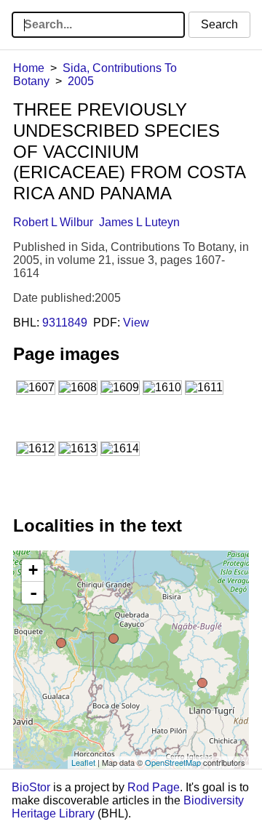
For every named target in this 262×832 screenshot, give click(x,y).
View (136, 322)
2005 (81, 81)
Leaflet (83, 762)
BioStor (31, 787)
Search (219, 24)
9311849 (64, 322)
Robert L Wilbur (53, 222)
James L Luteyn (139, 222)
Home (28, 68)
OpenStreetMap (173, 762)
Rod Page (153, 787)
